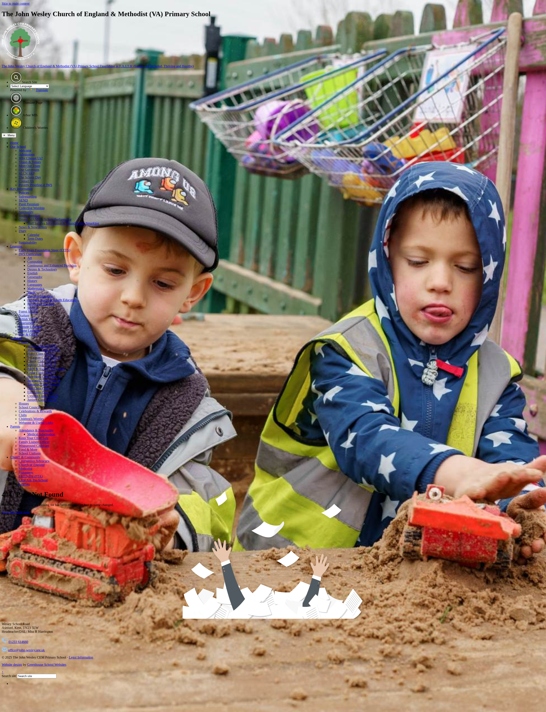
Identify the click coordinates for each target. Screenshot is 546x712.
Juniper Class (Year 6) (42, 399)
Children (16, 338)
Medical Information (41, 434)
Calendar (33, 235)
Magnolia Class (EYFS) (43, 350)
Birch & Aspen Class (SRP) (46, 369)
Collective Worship (32, 208)
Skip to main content (15, 3)
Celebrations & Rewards (35, 411)
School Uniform (30, 453)
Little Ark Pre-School (33, 480)
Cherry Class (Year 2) (42, 361)
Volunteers (26, 472)
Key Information (21, 189)
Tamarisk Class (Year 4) (43, 384)
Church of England (32, 465)
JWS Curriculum (30, 254)
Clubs (23, 415)
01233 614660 (18, 642)
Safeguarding (28, 196)
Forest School (28, 311)
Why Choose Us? (31, 158)
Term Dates (35, 238)
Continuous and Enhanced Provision (52, 265)
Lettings (24, 484)
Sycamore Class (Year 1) (44, 357)
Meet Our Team (29, 166)
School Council (29, 407)
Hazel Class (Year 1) (41, 353)
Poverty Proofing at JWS (35, 185)
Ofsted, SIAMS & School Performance (45, 219)
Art (29, 258)
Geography (34, 277)
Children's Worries (31, 419)
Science (32, 307)
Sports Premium (29, 215)
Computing (34, 261)
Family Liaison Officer (34, 442)
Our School (18, 146)
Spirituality (26, 212)
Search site (9, 676)
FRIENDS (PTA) (31, 476)
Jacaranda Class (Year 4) (43, 380)
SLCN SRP (27, 173)
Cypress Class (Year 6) (42, 396)
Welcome (25, 150)
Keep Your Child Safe (33, 438)
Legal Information (81, 657)
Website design (12, 664)
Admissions (27, 154)
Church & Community (25, 457)
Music (31, 292)
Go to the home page (16, 512)
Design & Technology (42, 269)
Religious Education (41, 304)
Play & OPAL (28, 334)
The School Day (30, 177)
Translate (42, 90)
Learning (16, 246)
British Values (28, 319)
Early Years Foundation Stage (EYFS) (44, 250)
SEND (23, 200)
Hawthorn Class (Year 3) (44, 376)
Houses (24, 403)
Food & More (28, 449)
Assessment (27, 323)
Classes (24, 342)
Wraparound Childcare (34, 445)
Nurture (24, 315)
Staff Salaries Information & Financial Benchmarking (63, 223)
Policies (24, 192)
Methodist (25, 468)
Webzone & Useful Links (36, 422)
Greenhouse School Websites (46, 664)
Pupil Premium (29, 204)
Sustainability (28, 242)
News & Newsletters (33, 227)
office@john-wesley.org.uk (26, 650)
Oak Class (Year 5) (40, 388)
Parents (15, 426)
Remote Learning (30, 327)
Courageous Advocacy (34, 461)
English (32, 273)
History (32, 281)
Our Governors (29, 169)
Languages (34, 284)
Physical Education (40, 296)
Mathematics (35, 288)
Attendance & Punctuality (36, 430)
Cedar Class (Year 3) (41, 373)
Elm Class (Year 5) (40, 392)
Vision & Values (30, 162)
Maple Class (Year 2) (41, 365)
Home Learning (29, 330)
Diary (22, 231)
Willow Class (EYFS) (42, 346)
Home (14, 143)
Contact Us (26, 181)
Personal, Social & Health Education (52, 300)
